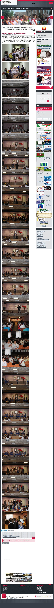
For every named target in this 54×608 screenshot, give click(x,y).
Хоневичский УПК (40, 238)
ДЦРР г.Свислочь (40, 242)
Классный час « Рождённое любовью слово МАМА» (11, 536)
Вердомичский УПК (40, 234)
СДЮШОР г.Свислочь (40, 245)
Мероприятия (10, 27)
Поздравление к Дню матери (7, 535)
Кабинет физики (5, 27)
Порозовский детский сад (41, 243)
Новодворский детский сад (41, 241)
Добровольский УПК (40, 236)
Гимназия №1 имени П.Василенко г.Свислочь (9, 2)
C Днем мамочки (13, 34)
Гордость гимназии (11, 8)
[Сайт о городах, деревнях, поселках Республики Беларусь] (44, 225)
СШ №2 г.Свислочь (40, 232)
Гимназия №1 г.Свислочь (41, 231)
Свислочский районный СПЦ (41, 246)
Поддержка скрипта (6, 590)
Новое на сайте (5, 588)
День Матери (5, 534)
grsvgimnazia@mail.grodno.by (13, 598)
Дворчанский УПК (40, 235)
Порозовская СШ (39, 233)
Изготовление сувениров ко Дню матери (9, 537)
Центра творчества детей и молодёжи (43, 239)
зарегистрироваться (14, 540)
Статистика (5, 589)
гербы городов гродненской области (25, 586)
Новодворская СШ (40, 237)
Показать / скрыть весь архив (41, 592)
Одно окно (4, 8)
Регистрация (5, 587)
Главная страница (6, 586)
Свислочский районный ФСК (41, 247)
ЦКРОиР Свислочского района (42, 244)
